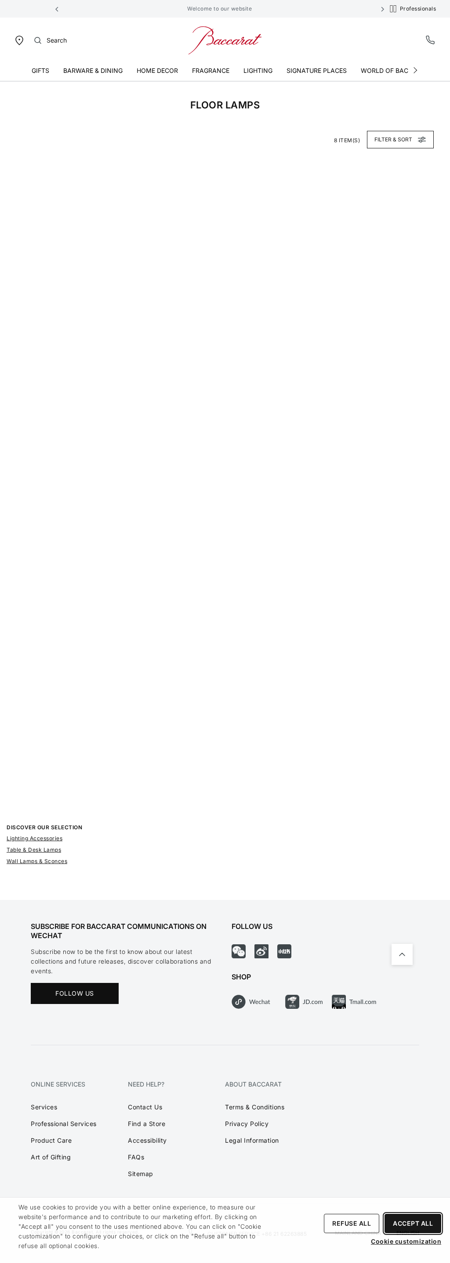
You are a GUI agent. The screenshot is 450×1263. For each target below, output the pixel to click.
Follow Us (74, 993)
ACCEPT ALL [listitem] (413, 1223)
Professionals (418, 8)
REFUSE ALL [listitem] (351, 1223)
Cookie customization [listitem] (406, 1241)
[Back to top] (402, 954)
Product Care (51, 1140)
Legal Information (252, 1140)
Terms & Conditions (254, 1107)
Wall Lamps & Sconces (37, 861)
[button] (57, 9)
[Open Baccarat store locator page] (19, 40)
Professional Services (64, 1123)
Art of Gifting (51, 1157)
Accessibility (147, 1140)
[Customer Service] (430, 40)
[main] (225, 490)
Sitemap (140, 1173)
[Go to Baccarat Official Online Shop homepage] (225, 40)
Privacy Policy (247, 1123)
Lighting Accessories (34, 838)
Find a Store (146, 1123)
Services (44, 1107)
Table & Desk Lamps (34, 849)
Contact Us (145, 1107)
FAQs (136, 1157)
